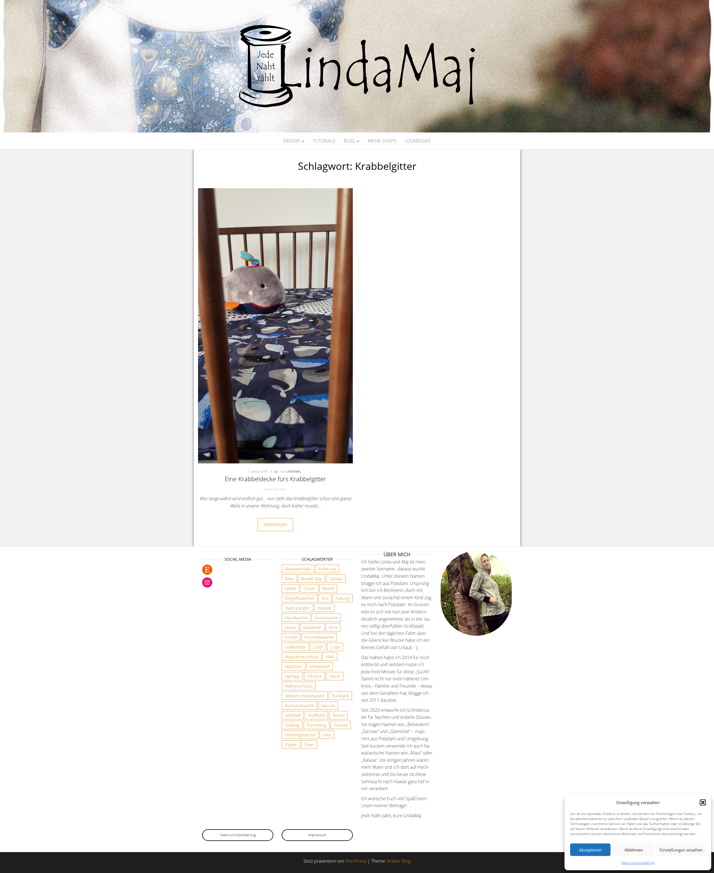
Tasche (338, 715)
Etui (325, 598)
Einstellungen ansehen (681, 850)
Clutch (309, 588)
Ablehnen (633, 850)
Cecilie (290, 588)
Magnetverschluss (302, 656)
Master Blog (399, 861)
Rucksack (340, 695)
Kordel (291, 637)
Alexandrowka (298, 569)
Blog (350, 141)
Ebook (328, 588)
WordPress (355, 861)
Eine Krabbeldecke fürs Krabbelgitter (275, 479)
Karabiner (312, 627)
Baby (289, 578)
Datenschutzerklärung (638, 862)
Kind (333, 627)
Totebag (292, 725)
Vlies (327, 734)
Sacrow (328, 705)
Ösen (309, 744)
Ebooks (292, 141)
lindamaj (293, 471)
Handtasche (296, 617)
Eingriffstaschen (299, 598)
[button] (703, 802)
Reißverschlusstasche (305, 695)
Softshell (293, 715)
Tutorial (341, 725)
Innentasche (326, 617)
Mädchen (293, 666)
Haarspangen (297, 608)
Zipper (291, 744)
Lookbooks (418, 141)
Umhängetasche (300, 734)
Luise (335, 647)
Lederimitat (295, 647)
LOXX (318, 647)
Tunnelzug (316, 725)
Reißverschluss (298, 686)
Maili (330, 656)
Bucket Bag (311, 578)
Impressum (317, 834)
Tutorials (324, 141)
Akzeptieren (590, 850)
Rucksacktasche (299, 705)
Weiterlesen (275, 524)
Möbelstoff (320, 666)
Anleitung (327, 569)
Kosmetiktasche (319, 637)
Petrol (334, 676)
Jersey (290, 627)
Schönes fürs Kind (274, 489)
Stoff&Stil (316, 715)
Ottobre (314, 676)
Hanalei (324, 608)
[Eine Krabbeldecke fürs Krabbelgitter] (275, 325)
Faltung (343, 598)
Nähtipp (292, 676)
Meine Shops (382, 141)
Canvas (335, 578)
